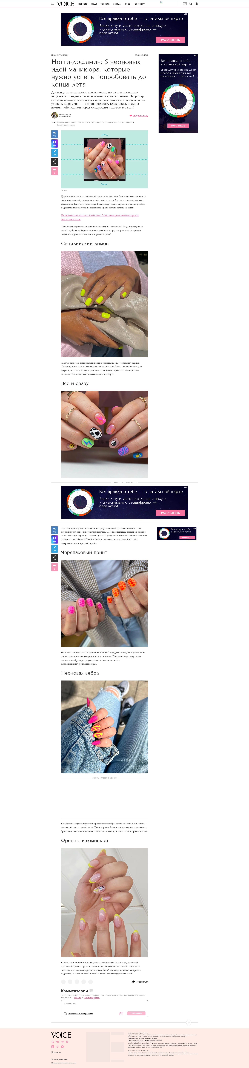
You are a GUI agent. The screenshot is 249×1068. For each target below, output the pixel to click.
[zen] (67, 1041)
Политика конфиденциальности (63, 1063)
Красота (55, 55)
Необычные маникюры (66, 125)
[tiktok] (57, 1046)
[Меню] (52, 3)
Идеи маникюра (63, 122)
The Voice (66, 4)
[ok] (52, 1046)
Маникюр (64, 55)
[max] (62, 1046)
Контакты (56, 1052)
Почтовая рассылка (185, 3)
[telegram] (62, 1041)
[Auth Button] (196, 3)
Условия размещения (59, 1059)
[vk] (57, 1041)
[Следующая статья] (124, 1022)
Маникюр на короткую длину (107, 122)
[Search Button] (190, 3)
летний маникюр (126, 122)
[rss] (52, 1041)
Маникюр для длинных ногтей (82, 122)
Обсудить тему (140, 115)
